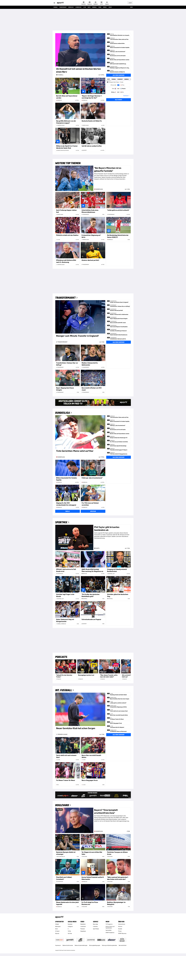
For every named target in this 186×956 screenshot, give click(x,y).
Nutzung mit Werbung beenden (109, 945)
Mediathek (83, 924)
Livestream (83, 926)
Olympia (57, 933)
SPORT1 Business (122, 933)
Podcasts (82, 928)
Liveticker (95, 926)
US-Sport (57, 931)
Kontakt (120, 928)
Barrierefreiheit (122, 945)
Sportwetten (109, 930)
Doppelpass (83, 931)
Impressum (58, 945)
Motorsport (58, 926)
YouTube (70, 933)
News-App (95, 924)
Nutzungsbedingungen (94, 945)
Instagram (70, 926)
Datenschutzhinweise (68, 945)
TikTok (69, 931)
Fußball (57, 924)
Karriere (120, 926)
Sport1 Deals (96, 928)
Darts (56, 928)
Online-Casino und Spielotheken (110, 927)
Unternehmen (121, 924)
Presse (119, 931)
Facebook (70, 924)
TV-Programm (109, 924)
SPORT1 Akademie (110, 932)
